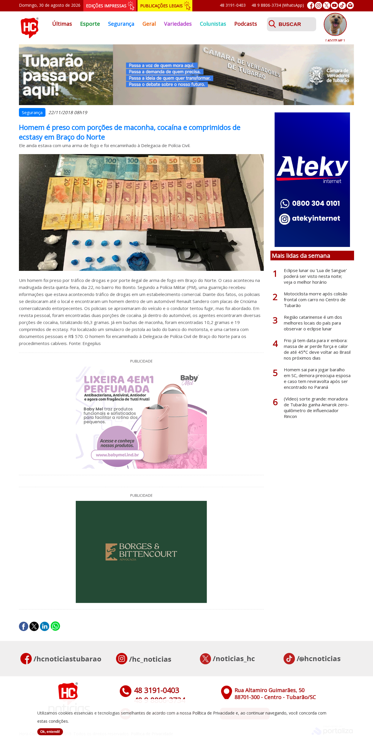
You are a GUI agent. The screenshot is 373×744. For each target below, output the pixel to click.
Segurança (121, 23)
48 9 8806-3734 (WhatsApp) (277, 5)
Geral (149, 23)
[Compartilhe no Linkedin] (44, 626)
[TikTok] (342, 5)
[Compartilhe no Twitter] (34, 626)
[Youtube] (334, 5)
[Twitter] (326, 5)
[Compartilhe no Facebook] (23, 626)
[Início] (29, 36)
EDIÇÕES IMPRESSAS (106, 5)
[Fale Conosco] (350, 5)
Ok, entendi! (50, 732)
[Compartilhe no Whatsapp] (55, 626)
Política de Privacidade (213, 713)
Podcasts (245, 23)
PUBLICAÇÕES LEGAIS (161, 5)
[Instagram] (319, 5)
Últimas (62, 23)
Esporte (90, 23)
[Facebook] (311, 5)
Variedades (178, 23)
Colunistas (213, 23)
